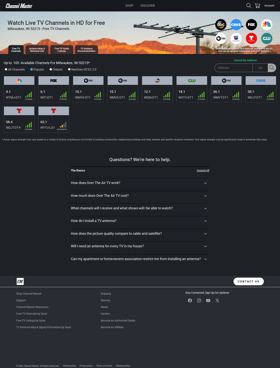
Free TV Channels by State (31, 313)
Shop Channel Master (29, 293)
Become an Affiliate (112, 327)
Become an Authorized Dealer (118, 320)
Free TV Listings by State (30, 320)
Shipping (106, 293)
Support (21, 300)
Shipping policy (123, 366)
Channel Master (31, 366)
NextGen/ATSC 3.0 (83, 69)
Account (269, 6)
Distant (57, 69)
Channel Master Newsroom (32, 307)
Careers (105, 313)
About (104, 307)
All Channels (16, 69)
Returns (105, 300)
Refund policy (69, 366)
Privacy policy (86, 366)
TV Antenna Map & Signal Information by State (43, 327)
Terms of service (104, 366)
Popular (39, 69)
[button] (129, 5)
